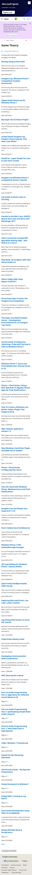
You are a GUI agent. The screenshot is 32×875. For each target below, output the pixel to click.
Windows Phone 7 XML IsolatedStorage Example (12, 546)
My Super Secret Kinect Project (15, 119)
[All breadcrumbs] (2, 40)
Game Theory (10, 40)
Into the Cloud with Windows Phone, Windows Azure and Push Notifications (15, 489)
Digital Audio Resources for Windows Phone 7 (13, 101)
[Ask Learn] (26, 40)
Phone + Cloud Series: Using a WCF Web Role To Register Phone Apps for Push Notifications (15, 387)
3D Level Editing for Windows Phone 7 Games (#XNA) (14, 565)
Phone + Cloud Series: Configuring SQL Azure (11, 468)
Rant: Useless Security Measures (15, 528)
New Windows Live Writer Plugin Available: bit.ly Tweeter (15, 449)
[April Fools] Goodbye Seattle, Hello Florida (14, 584)
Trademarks (4, 872)
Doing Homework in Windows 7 (15, 784)
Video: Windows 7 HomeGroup (14, 743)
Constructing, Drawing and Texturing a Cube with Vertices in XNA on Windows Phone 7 (16, 344)
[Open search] (24, 19)
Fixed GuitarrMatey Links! (12, 639)
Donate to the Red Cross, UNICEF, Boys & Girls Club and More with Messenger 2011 (16, 218)
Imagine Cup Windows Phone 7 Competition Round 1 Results (15, 178)
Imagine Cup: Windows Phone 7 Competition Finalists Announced (15, 81)
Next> (3, 844)
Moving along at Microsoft (13, 61)
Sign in (29, 19)
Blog (24, 865)
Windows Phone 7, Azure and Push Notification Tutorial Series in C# (15, 366)
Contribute (4, 867)
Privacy (12, 867)
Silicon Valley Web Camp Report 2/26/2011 (12, 280)
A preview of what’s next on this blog (13, 198)
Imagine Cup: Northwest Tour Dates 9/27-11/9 (14, 509)
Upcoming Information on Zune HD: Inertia (15, 621)
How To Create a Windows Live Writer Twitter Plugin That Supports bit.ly (14, 409)
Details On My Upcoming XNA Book (12, 756)
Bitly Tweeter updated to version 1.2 (12, 430)
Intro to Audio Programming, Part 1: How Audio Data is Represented (14, 728)
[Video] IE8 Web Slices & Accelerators (11, 831)
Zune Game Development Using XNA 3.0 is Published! (15, 811)
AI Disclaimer (5, 865)
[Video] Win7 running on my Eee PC (13, 797)
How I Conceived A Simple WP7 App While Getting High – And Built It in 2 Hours (14, 240)
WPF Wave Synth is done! (12, 675)
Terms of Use (22, 870)
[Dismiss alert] (29, 2)
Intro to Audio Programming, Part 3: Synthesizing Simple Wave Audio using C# (16, 711)
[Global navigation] (1, 19)
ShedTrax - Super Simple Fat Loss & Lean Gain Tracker (15, 159)
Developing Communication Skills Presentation (13, 657)
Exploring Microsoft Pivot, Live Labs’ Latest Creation (14, 601)
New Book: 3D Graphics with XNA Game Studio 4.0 (16, 261)
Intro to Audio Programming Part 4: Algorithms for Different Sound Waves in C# (15, 694)
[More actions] (29, 40)
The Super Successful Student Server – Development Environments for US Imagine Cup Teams (14, 321)
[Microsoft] (16, 19)
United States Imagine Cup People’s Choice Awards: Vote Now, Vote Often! (14, 139)
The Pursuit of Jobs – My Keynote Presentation (15, 770)
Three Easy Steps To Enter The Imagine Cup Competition (14, 299)
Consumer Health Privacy (8, 870)
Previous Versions (16, 865)
